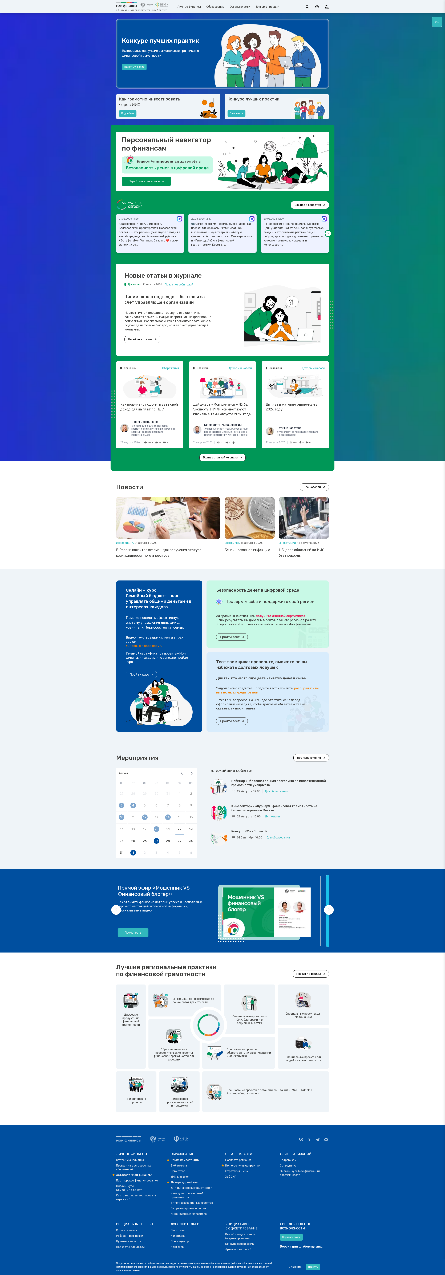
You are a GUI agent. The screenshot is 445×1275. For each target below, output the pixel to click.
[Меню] (437, 22)
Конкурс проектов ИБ (239, 1243)
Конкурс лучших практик (253, 99)
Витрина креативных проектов (192, 1202)
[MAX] (326, 1139)
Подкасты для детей (130, 1247)
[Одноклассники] (309, 1139)
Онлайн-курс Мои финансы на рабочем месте (300, 1173)
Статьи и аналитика (130, 1160)
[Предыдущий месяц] (182, 773)
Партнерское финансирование (137, 1180)
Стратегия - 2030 (237, 1171)
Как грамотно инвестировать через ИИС (149, 102)
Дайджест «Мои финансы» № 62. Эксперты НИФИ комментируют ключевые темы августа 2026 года (222, 409)
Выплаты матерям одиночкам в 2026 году (292, 406)
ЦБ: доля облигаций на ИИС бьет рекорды (301, 553)
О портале (177, 1230)
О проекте (130, 70)
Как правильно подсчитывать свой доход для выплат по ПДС (149, 406)
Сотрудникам (289, 1165)
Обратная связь (291, 1237)
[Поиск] (307, 7)
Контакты (177, 1247)
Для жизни (272, 816)
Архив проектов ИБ (238, 1249)
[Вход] (327, 7)
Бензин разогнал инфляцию (247, 550)
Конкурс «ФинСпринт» (249, 831)
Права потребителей (179, 284)
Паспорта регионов (238, 1160)
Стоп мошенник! (127, 1230)
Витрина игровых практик (188, 1208)
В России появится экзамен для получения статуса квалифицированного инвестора (158, 553)
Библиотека (179, 1165)
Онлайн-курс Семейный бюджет (129, 1188)
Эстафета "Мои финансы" (134, 1175)
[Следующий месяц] (192, 773)
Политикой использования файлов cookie (140, 1266)
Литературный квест (186, 1182)
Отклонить (295, 1266)
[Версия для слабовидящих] (317, 7)
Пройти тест (230, 637)
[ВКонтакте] (301, 1139)
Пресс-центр (180, 1241)
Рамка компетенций (185, 1160)
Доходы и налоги (240, 368)
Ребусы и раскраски (129, 1235)
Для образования (276, 791)
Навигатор (178, 1171)
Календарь (178, 1235)
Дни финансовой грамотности (191, 1187)
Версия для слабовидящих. (301, 1246)
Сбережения (170, 368)
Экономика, (233, 542)
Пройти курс (139, 674)
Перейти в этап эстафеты (146, 181)
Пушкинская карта (128, 1241)
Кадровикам (288, 1160)
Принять (313, 1266)
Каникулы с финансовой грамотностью (187, 1195)
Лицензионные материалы (189, 1214)
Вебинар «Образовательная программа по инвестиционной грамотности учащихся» (278, 783)
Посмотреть (141, 932)
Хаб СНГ (230, 1176)
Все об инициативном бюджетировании (240, 1236)
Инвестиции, (125, 542)
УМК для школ (180, 1176)
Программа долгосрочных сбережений (133, 1167)
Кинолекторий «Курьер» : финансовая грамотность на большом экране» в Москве (274, 808)
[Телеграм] (318, 1139)
